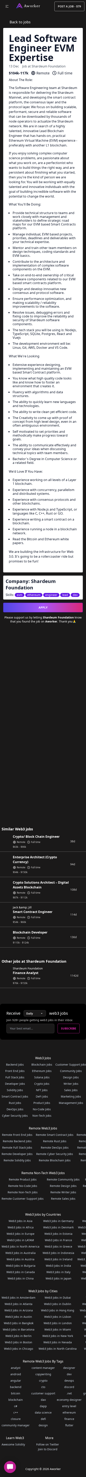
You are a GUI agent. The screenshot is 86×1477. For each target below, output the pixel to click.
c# (15, 1406)
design (43, 1425)
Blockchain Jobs (41, 1064)
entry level (69, 1406)
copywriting (43, 1374)
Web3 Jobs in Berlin (18, 1336)
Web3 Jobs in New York (57, 1336)
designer (69, 1368)
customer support (43, 1393)
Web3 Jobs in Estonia (58, 1234)
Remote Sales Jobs (63, 1198)
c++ (15, 1412)
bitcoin (15, 1393)
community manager (16, 1425)
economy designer (69, 1400)
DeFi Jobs (42, 1096)
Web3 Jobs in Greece (58, 1246)
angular (15, 1380)
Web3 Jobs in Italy (58, 1272)
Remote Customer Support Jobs (23, 1198)
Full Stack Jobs (14, 1077)
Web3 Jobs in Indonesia (58, 1253)
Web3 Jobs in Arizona (18, 1310)
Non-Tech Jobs (41, 1115)
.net (69, 1393)
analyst (15, 1368)
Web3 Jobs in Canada (20, 1272)
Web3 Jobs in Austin (18, 1317)
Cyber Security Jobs (15, 1115)
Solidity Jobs (15, 1090)
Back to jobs (20, 22)
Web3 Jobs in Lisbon (57, 1317)
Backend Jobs (15, 1064)
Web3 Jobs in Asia (20, 1221)
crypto (43, 1380)
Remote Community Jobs (63, 1179)
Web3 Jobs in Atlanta (18, 1304)
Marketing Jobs (71, 1096)
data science (43, 1412)
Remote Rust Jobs (54, 1141)
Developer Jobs (15, 1084)
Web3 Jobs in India (58, 1266)
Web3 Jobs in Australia (20, 1253)
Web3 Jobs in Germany (58, 1221)
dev (69, 1374)
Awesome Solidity (13, 1444)
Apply (43, 607)
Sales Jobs (71, 1090)
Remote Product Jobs (23, 1179)
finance (69, 1419)
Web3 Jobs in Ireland (58, 1259)
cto (43, 1387)
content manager (43, 1368)
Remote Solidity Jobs (17, 1160)
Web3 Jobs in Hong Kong (57, 1310)
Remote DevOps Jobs (55, 1147)
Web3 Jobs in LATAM (20, 1240)
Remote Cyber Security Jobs (54, 1154)
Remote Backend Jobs (17, 1141)
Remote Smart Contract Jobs (54, 1135)
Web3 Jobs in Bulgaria (20, 1266)
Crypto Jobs (41, 1084)
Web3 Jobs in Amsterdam (18, 1297)
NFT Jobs (42, 1090)
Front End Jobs (15, 1071)
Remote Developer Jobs (17, 1154)
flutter (69, 1425)
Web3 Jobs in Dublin (57, 1304)
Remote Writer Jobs (63, 1192)
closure (16, 1419)
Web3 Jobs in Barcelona (18, 1329)
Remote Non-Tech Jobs (23, 1192)
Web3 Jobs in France (58, 1240)
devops (69, 1380)
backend (15, 1387)
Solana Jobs (42, 1077)
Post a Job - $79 (69, 6)
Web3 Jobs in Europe (20, 1234)
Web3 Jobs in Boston (18, 1342)
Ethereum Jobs (42, 1071)
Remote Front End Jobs (17, 1135)
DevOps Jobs (15, 1109)
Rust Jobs (15, 1103)
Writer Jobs (71, 1084)
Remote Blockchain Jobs (55, 1160)
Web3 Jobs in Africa (21, 1227)
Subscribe (68, 1028)
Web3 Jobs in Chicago (18, 1349)
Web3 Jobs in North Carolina (58, 1349)
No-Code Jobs (42, 1109)
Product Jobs (41, 1103)
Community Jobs (71, 1071)
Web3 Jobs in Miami (57, 1329)
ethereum (69, 1412)
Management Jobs (71, 1103)
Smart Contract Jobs (15, 1096)
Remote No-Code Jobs (22, 1186)
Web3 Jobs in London (58, 1323)
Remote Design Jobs (63, 1186)
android (15, 1374)
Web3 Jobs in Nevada (57, 1342)
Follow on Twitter (47, 1444)
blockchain (15, 1400)
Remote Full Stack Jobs (17, 1147)
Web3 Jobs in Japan (58, 1278)
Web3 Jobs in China (21, 1278)
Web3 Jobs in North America (20, 1246)
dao (43, 1400)
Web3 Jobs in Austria (20, 1259)
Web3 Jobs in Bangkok (18, 1323)
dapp (43, 1406)
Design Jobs (71, 1077)
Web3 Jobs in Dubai (58, 1297)
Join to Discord (47, 1449)
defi (43, 1419)
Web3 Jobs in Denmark (58, 1227)
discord (69, 1387)
